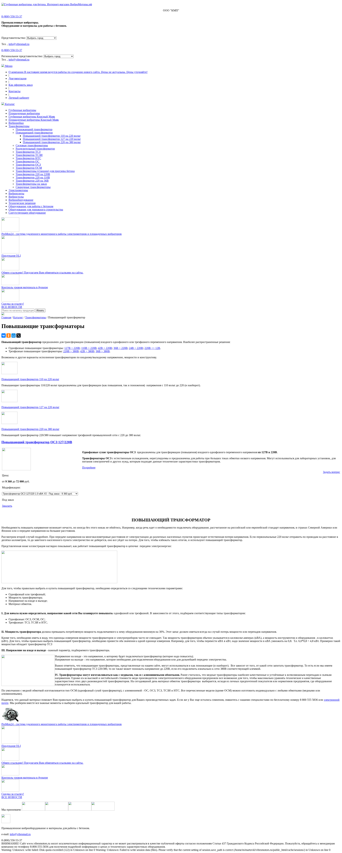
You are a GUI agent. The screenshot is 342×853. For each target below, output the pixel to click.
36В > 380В (103, 351)
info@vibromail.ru (19, 44)
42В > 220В (105, 348)
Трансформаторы (19, 126)
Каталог (9, 104)
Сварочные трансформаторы (33, 187)
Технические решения (22, 203)
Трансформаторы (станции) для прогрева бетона (45, 171)
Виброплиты (16, 193)
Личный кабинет (19, 97)
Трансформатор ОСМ (29, 167)
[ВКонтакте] (3, 335)
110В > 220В (89, 348)
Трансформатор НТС (28, 158)
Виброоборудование (21, 199)
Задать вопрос (331, 472)
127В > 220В (72, 348)
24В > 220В (136, 348)
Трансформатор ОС (27, 161)
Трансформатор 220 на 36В (32, 180)
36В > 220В (120, 348)
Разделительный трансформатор (35, 148)
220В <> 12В (152, 348)
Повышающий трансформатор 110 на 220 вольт (52, 135)
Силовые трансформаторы (32, 145)
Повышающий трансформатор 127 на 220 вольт (52, 139)
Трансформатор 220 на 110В (33, 177)
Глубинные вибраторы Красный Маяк (32, 116)
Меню (8, 65)
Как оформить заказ (21, 84)
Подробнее (88, 467)
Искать (40, 310)
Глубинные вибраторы (22, 110)
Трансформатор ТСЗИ (29, 155)
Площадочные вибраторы (24, 113)
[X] (18, 335)
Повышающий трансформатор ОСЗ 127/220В (36, 442)
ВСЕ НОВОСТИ (11, 306)
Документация (17, 78)
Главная (6, 317)
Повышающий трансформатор (34, 132)
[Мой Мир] (13, 335)
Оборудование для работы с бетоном (31, 206)
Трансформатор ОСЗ (28, 164)
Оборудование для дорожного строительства (36, 209)
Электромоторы (18, 190)
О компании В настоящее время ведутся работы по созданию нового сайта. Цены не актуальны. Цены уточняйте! (78, 72)
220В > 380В (71, 351)
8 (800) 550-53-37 (11, 16)
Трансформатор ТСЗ (28, 151)
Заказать (7, 505)
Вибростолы (16, 196)
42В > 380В (87, 351)
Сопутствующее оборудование (27, 212)
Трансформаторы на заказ (31, 183)
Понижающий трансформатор (34, 129)
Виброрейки (16, 122)
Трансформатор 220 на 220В (33, 174)
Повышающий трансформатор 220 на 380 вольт (52, 142)
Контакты (14, 91)
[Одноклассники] (8, 335)
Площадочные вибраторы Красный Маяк (34, 119)
